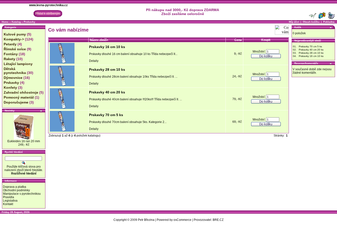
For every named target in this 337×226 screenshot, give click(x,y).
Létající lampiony (18, 64)
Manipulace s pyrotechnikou (22, 193)
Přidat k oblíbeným (47, 13)
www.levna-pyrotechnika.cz (48, 5)
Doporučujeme (16, 102)
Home (5, 21)
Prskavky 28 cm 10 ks (107, 69)
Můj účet (294, 21)
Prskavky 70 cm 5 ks (106, 115)
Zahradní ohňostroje (21, 92)
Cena (238, 40)
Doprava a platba (14, 187)
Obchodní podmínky (16, 190)
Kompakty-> (14, 39)
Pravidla (8, 197)
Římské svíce (15, 49)
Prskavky (29, 21)
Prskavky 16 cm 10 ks (107, 47)
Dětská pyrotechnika (15, 71)
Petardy (10, 44)
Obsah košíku (311, 21)
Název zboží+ (99, 40)
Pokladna (329, 21)
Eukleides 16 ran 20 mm (23, 141)
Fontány (11, 54)
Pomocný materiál (19, 97)
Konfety (10, 87)
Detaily (93, 61)
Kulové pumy (15, 34)
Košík (297, 27)
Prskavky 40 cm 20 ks (107, 92)
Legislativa (10, 200)
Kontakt (8, 204)
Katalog (16, 21)
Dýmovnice (13, 78)
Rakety (9, 59)
